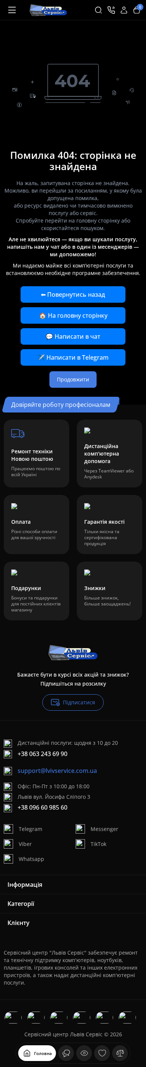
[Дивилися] (66, 1053)
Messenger (104, 828)
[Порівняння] (120, 1053)
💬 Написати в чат (73, 336)
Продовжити (73, 379)
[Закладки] (102, 1053)
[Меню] (12, 10)
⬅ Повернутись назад (73, 294)
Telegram (30, 828)
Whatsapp (31, 858)
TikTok (98, 843)
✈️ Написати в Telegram (73, 357)
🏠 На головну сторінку (73, 315)
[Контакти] (111, 10)
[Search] (98, 10)
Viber (25, 843)
